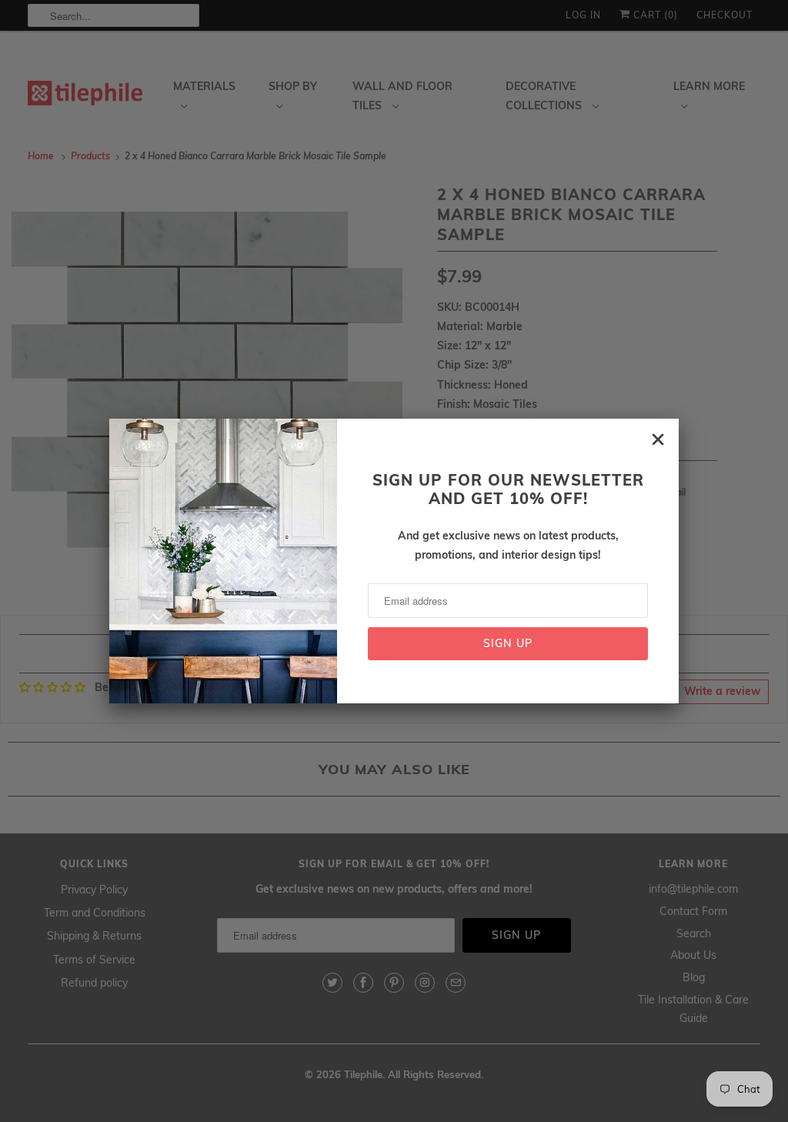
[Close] (658, 439)
